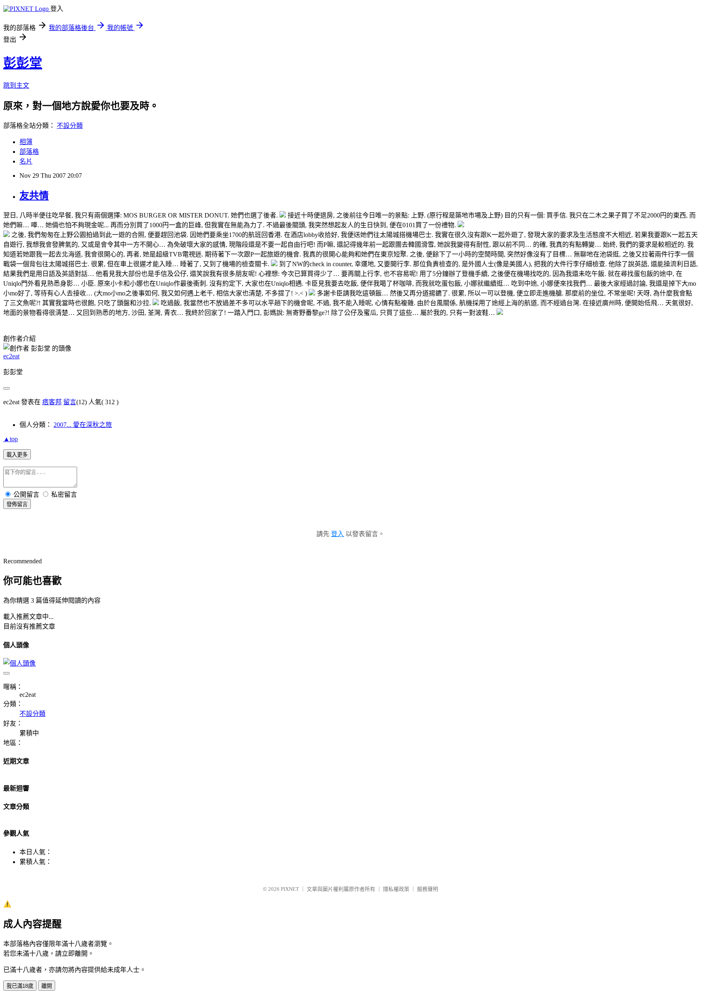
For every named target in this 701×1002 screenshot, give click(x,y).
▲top (10, 438)
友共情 (34, 195)
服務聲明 (427, 889)
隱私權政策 (396, 889)
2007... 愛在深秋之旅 (83, 424)
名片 (25, 161)
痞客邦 (52, 402)
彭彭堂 (22, 63)
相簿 (25, 141)
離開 (46, 986)
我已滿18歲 (19, 986)
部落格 (29, 151)
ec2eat (11, 356)
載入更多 (17, 455)
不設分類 (70, 125)
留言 (69, 402)
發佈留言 (17, 504)
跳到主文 (16, 85)
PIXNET (290, 889)
